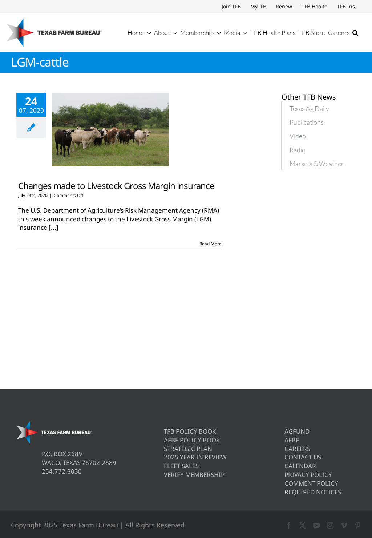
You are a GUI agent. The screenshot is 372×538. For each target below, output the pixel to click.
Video (298, 136)
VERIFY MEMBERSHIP (194, 474)
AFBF (291, 440)
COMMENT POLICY (311, 483)
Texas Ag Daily (309, 108)
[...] (53, 227)
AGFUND (297, 431)
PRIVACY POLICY (308, 474)
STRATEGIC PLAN (188, 449)
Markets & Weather (317, 164)
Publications (307, 122)
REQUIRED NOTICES (312, 492)
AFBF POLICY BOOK (192, 440)
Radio (298, 150)
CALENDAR (300, 466)
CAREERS (297, 449)
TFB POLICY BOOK (190, 431)
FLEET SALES (181, 466)
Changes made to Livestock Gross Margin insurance (116, 186)
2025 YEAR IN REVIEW (195, 457)
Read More (210, 244)
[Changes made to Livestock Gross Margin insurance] (110, 129)
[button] (355, 32)
